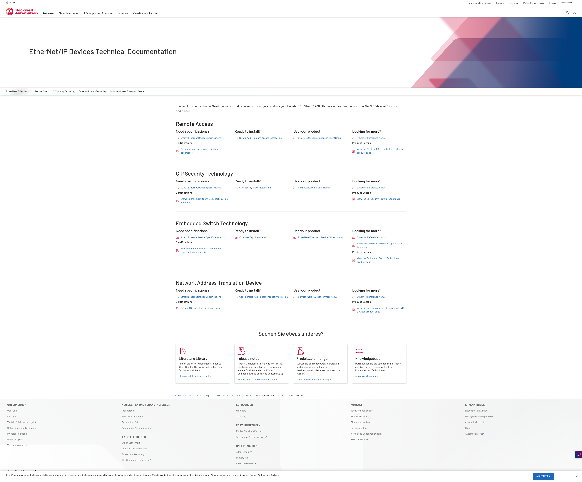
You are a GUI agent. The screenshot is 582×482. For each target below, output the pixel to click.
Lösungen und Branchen (98, 13)
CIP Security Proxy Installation (255, 187)
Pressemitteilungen (132, 416)
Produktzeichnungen (304, 346)
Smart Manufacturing (133, 454)
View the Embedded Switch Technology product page (378, 260)
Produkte (48, 13)
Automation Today (474, 434)
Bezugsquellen (359, 428)
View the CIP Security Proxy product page (378, 199)
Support (123, 13)
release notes (242, 346)
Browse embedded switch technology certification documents (201, 250)
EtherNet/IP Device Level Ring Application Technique (379, 245)
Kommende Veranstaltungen (137, 428)
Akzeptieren (543, 476)
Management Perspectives (479, 416)
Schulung (241, 416)
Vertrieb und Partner (145, 13)
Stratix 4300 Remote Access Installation (260, 138)
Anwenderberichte (475, 422)
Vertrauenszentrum (17, 445)
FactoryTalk (242, 458)
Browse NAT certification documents (200, 308)
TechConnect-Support (363, 411)
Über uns (12, 411)
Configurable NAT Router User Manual (318, 297)
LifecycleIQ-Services (247, 463)
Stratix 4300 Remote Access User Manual (319, 138)
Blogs (468, 428)
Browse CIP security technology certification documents (204, 201)
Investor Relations (17, 434)
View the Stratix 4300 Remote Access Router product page (381, 151)
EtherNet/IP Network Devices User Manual (320, 237)
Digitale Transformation (134, 448)
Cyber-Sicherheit (131, 443)
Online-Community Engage (21, 428)
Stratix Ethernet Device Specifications (201, 138)
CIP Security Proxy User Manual (314, 187)
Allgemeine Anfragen (362, 422)
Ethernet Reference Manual (371, 138)
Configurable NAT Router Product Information (263, 297)
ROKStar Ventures (360, 439)
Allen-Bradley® (244, 452)
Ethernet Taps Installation (253, 237)
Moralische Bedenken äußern (366, 434)
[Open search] (567, 13)
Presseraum (128, 411)
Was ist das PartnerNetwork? (251, 437)
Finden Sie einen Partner (249, 431)
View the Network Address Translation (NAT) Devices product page (380, 310)
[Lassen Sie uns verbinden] (578, 454)
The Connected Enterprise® (136, 460)
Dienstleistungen (69, 13)
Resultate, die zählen (476, 411)
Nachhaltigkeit (15, 439)
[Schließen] (576, 476)
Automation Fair (130, 422)
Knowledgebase (361, 346)
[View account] (574, 13)
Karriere (11, 416)
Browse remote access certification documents (200, 151)
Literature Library (185, 346)
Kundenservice (359, 416)
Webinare (241, 411)
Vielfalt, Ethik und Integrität (22, 422)
